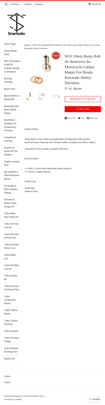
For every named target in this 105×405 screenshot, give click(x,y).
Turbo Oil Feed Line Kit (11, 225)
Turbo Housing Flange (11, 340)
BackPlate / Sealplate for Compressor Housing (10, 125)
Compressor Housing (10, 139)
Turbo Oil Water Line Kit (11, 267)
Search (7, 382)
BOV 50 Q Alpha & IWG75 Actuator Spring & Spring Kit (12, 66)
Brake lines (9, 89)
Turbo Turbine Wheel (11, 312)
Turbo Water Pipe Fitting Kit (11, 215)
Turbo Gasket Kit (10, 277)
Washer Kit (9, 359)
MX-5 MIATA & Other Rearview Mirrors (11, 175)
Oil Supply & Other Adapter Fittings (11, 189)
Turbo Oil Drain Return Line (11, 246)
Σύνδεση (28, 4)
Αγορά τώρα (82, 109)
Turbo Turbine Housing (11, 322)
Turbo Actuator (11, 331)
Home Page (10, 44)
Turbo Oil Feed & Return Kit (11, 236)
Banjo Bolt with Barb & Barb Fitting (11, 109)
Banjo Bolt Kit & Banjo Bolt (11, 97)
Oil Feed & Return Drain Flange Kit (10, 203)
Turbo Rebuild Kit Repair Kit (11, 350)
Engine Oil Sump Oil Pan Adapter (11, 151)
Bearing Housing (8, 80)
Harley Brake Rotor (10, 53)
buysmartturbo (33, 396)
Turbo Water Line (10, 257)
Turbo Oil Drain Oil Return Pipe (11, 288)
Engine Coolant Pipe (11, 163)
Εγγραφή (39, 4)
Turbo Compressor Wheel (10, 300)
